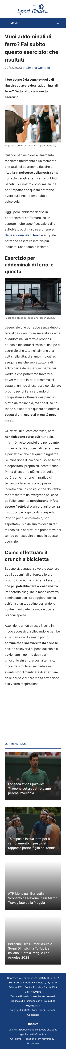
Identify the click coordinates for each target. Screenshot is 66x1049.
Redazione (30, 1038)
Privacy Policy (46, 1038)
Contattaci (33, 1014)
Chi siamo (15, 1038)
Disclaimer (33, 1043)
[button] (58, 23)
